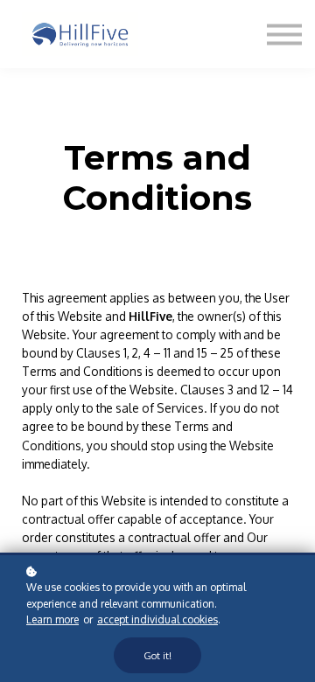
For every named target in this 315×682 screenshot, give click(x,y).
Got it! (158, 655)
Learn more (52, 619)
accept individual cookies (157, 619)
